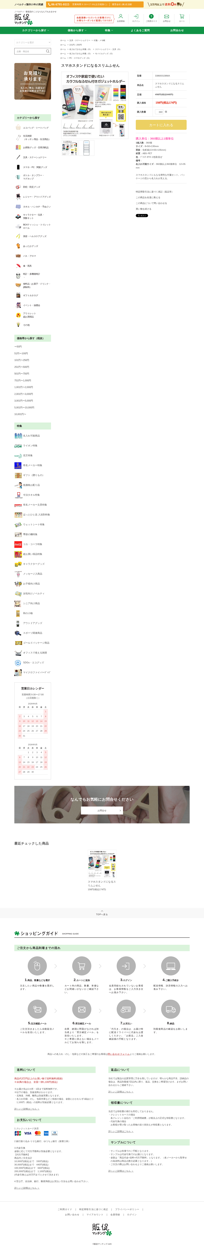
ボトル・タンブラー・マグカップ (33, 177)
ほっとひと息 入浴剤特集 (36, 514)
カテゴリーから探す (34, 30)
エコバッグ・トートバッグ (36, 127)
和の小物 (28, 613)
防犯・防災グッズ (31, 187)
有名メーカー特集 (32, 465)
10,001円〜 (20, 414)
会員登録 (115, 1214)
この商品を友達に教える (148, 197)
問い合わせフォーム (119, 1054)
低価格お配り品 (31, 485)
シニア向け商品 (31, 603)
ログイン (132, 1214)
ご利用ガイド (65, 1209)
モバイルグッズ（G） (104, 53)
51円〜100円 (21, 353)
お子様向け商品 (31, 583)
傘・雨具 (27, 266)
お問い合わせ (72, 1214)
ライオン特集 (30, 445)
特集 (107, 30)
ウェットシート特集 (34, 524)
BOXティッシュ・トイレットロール (37, 226)
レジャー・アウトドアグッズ (37, 197)
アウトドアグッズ (32, 623)
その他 (26, 325)
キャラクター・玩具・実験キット (33, 216)
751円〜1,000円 (22, 380)
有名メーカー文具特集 (35, 504)
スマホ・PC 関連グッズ (35, 167)
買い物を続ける (143, 209)
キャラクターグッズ (34, 563)
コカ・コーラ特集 (32, 544)
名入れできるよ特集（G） (80, 49)
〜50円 (18, 346)
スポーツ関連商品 (32, 633)
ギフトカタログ (30, 295)
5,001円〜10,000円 (24, 407)
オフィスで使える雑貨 (35, 652)
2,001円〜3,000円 (23, 394)
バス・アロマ (29, 256)
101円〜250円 (21, 360)
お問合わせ (177, 30)
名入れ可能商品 (31, 435)
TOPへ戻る (102, 914)
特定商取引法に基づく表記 (93, 1209)
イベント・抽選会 (31, 305)
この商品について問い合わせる (151, 203)
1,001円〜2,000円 (23, 387)
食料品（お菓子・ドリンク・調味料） (37, 285)
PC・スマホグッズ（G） (80, 58)
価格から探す (76, 30)
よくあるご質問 (140, 30)
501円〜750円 (21, 373)
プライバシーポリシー (127, 1209)
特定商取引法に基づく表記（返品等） (155, 191)
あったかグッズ (30, 246)
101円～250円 (75, 45)
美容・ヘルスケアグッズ (34, 236)
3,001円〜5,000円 (23, 400)
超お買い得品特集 (32, 554)
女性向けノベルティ (34, 593)
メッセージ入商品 (32, 573)
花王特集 (28, 455)
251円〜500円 (21, 367)
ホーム (63, 40)
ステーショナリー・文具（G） (108, 49)
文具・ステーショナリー (79, 40)
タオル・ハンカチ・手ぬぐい (37, 206)
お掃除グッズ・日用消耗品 (36, 147)
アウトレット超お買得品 (29, 315)
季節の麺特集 (30, 534)
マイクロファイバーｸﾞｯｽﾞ (37, 672)
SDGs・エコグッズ (33, 662)
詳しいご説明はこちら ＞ (27, 1109)
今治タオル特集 (31, 494)
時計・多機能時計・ (31, 276)
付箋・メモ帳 (99, 40)
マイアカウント (95, 1214)
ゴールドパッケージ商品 (36, 642)
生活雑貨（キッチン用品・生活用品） (37, 137)
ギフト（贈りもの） (34, 475)
